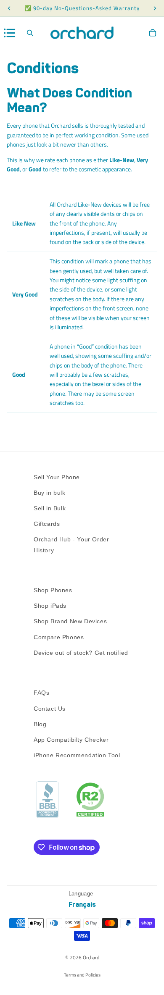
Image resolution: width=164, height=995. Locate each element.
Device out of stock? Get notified (81, 652)
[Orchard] (82, 32)
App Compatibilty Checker (71, 739)
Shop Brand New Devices (70, 621)
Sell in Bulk (50, 508)
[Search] (30, 33)
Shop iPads (50, 605)
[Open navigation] (9, 33)
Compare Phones (59, 637)
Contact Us (50, 708)
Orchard (91, 957)
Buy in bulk (50, 492)
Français (82, 904)
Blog (40, 724)
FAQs (41, 692)
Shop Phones (53, 590)
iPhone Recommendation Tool (77, 755)
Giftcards (47, 523)
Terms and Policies (82, 974)
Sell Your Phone (57, 477)
